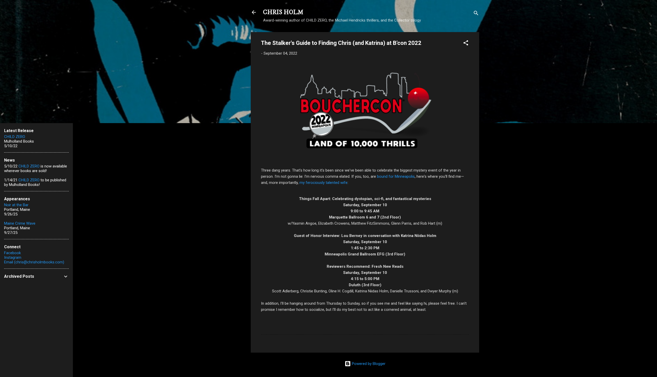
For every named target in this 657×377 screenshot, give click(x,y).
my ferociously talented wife (323, 182)
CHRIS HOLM (283, 12)
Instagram (12, 257)
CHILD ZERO (14, 136)
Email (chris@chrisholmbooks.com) (34, 262)
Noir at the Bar (16, 205)
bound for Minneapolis (396, 176)
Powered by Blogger (368, 363)
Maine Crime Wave (19, 223)
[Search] (476, 14)
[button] (466, 44)
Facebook (12, 253)
